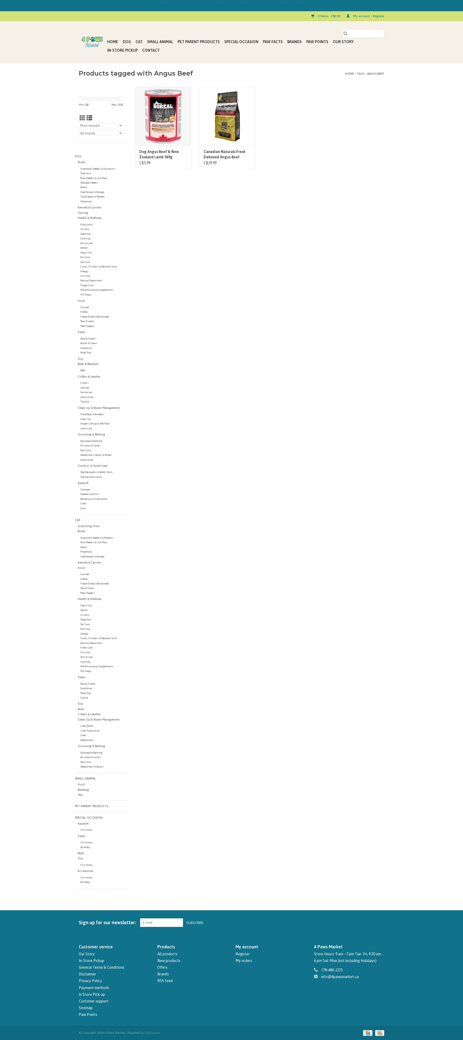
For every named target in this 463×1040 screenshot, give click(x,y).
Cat (139, 42)
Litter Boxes (87, 725)
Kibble (83, 311)
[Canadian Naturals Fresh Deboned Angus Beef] (227, 116)
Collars (84, 382)
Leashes (84, 387)
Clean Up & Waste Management (99, 407)
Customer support (94, 1001)
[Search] (345, 33)
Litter (83, 735)
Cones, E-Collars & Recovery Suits (98, 266)
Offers (162, 967)
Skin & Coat (86, 243)
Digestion (85, 233)
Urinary (84, 229)
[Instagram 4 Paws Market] (380, 922)
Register (243, 954)
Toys (80, 358)
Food (81, 300)
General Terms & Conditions (101, 967)
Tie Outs (84, 401)
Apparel (83, 482)
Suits (83, 508)
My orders (244, 961)
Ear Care (85, 257)
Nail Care (85, 450)
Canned (84, 307)
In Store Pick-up (92, 994)
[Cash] (378, 1033)
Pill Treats (86, 294)
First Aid (85, 275)
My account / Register (368, 16)
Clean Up (85, 419)
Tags (360, 74)
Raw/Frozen (87, 321)
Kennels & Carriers (89, 207)
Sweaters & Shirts (89, 494)
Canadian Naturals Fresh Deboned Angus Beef (224, 154)
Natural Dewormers (91, 280)
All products (167, 954)
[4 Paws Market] (92, 42)
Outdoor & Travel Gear (93, 465)
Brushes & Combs (90, 445)
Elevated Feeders (89, 182)
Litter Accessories (90, 730)
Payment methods (94, 988)
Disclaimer (87, 974)
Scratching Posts (88, 526)
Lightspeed (152, 1033)
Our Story (343, 42)
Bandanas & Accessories (93, 498)
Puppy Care (86, 285)
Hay (80, 794)
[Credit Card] (367, 1033)
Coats (83, 503)
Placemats (86, 201)
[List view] (89, 118)
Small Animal (160, 42)
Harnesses (86, 392)
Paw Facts (273, 42)
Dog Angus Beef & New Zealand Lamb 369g (159, 154)
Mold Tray (85, 352)
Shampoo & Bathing (91, 440)
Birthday (85, 847)
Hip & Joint (86, 224)
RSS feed (165, 981)
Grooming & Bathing (91, 434)
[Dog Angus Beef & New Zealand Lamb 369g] (163, 116)
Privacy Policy (90, 981)
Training (83, 212)
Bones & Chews (88, 343)
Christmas (86, 829)
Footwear (85, 489)
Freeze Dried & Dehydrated (94, 316)
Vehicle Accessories (91, 476)
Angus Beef (375, 74)
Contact (151, 50)
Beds (83, 370)
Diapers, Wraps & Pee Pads (95, 423)
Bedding (83, 789)
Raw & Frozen (87, 338)
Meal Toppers (87, 326)
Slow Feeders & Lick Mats (93, 178)
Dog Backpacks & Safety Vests (96, 472)
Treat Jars (85, 173)
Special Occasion (241, 42)
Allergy (84, 271)
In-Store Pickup (122, 50)
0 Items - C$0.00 (329, 16)
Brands (294, 42)
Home (112, 42)
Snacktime (86, 347)
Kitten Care (86, 647)
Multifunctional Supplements (96, 289)
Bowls (81, 162)
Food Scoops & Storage (92, 192)
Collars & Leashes (89, 376)
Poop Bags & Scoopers (92, 414)
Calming (85, 238)
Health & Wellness (89, 217)
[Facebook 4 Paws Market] (370, 922)
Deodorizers (87, 740)
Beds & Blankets (88, 364)
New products (168, 961)
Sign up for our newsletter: (107, 922)
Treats (81, 332)
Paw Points (317, 42)
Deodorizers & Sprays (92, 766)
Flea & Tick (86, 252)
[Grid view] (82, 118)
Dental (84, 247)
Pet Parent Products (199, 42)
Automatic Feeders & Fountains (97, 168)
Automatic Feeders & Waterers (97, 537)
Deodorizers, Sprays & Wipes (96, 454)
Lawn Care (86, 428)
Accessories (87, 397)
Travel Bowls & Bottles (92, 196)
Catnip (84, 697)
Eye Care (85, 261)
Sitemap (86, 1008)
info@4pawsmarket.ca (340, 977)
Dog (127, 42)
